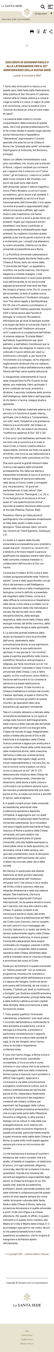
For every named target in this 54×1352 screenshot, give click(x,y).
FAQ (27, 1331)
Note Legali (27, 1335)
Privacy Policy (27, 1344)
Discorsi (7, 19)
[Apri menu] (50, 6)
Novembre (24, 19)
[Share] (51, 32)
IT (27, 45)
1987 (15, 19)
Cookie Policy (27, 1340)
